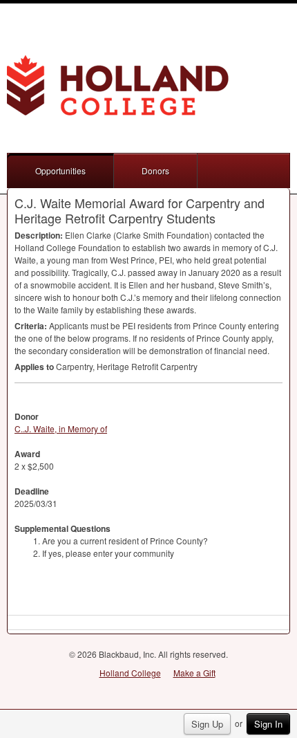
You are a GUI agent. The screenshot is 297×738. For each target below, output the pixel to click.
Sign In (268, 723)
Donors (155, 170)
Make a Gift (194, 673)
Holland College (130, 673)
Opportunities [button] (60, 170)
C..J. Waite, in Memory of (61, 428)
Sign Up (207, 723)
